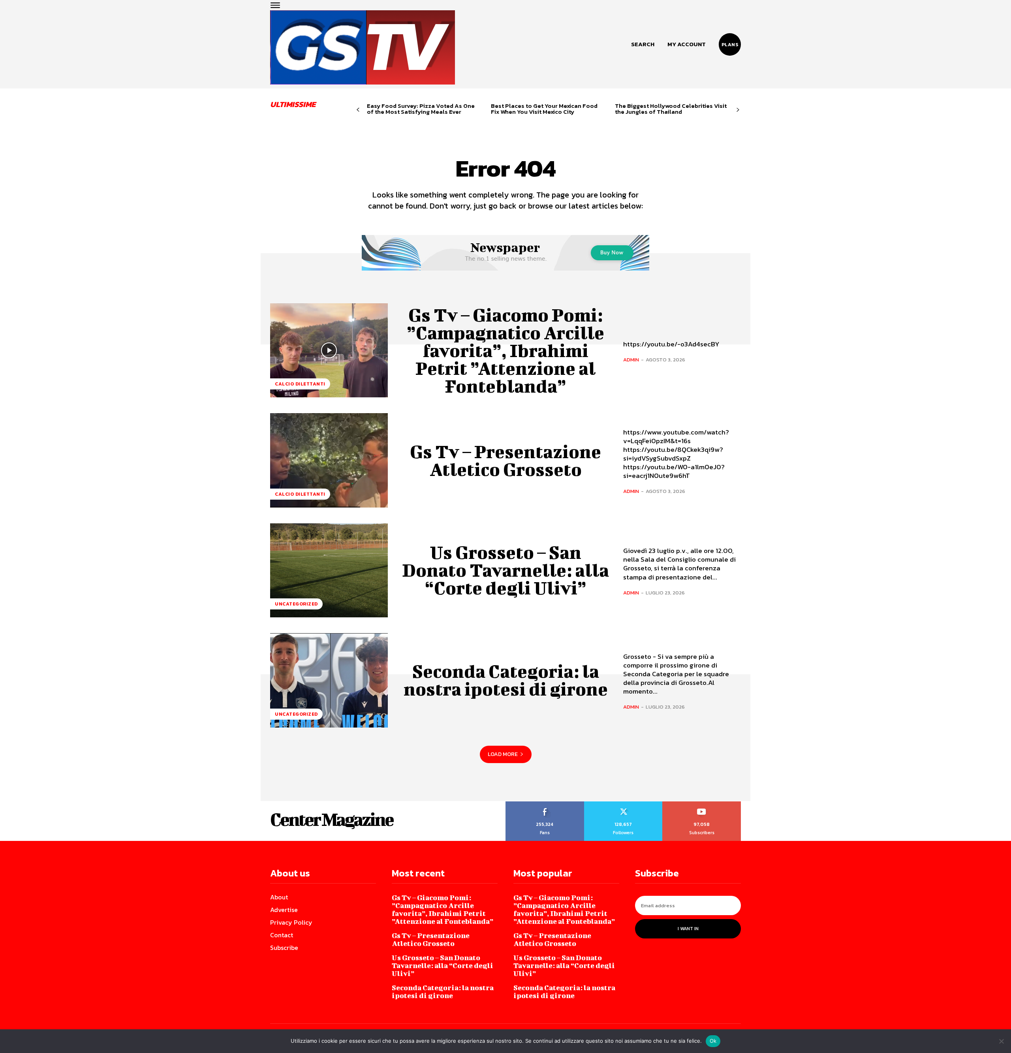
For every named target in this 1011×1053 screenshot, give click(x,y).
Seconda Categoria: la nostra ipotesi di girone (506, 680)
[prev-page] (358, 110)
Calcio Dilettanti (300, 383)
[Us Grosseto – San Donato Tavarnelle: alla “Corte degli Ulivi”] (329, 570)
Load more (503, 754)
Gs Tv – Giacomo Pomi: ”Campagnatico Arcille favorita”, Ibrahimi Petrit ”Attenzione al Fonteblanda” (505, 350)
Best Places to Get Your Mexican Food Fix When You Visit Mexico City (544, 108)
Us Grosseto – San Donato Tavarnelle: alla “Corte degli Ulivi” (505, 570)
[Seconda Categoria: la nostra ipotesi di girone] (329, 680)
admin (631, 359)
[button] (642, 44)
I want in (688, 928)
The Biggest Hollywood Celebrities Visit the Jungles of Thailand (671, 108)
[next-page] (738, 110)
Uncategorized (296, 603)
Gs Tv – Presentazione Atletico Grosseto (505, 460)
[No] (1001, 1041)
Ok (713, 1041)
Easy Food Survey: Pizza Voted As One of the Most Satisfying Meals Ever (421, 108)
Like (545, 804)
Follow (623, 804)
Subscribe (702, 804)
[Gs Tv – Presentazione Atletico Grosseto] (329, 460)
